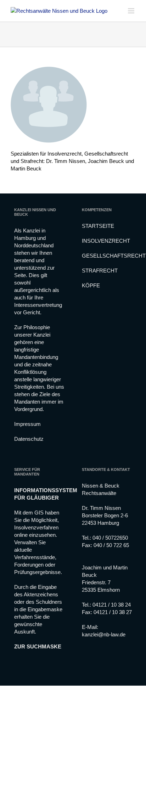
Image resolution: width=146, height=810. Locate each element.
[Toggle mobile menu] (131, 11)
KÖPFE (91, 285)
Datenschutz (29, 439)
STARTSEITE (98, 226)
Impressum (27, 424)
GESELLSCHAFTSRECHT (114, 256)
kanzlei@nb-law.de (103, 634)
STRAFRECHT (100, 271)
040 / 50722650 (110, 538)
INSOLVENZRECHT (106, 241)
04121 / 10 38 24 (111, 605)
